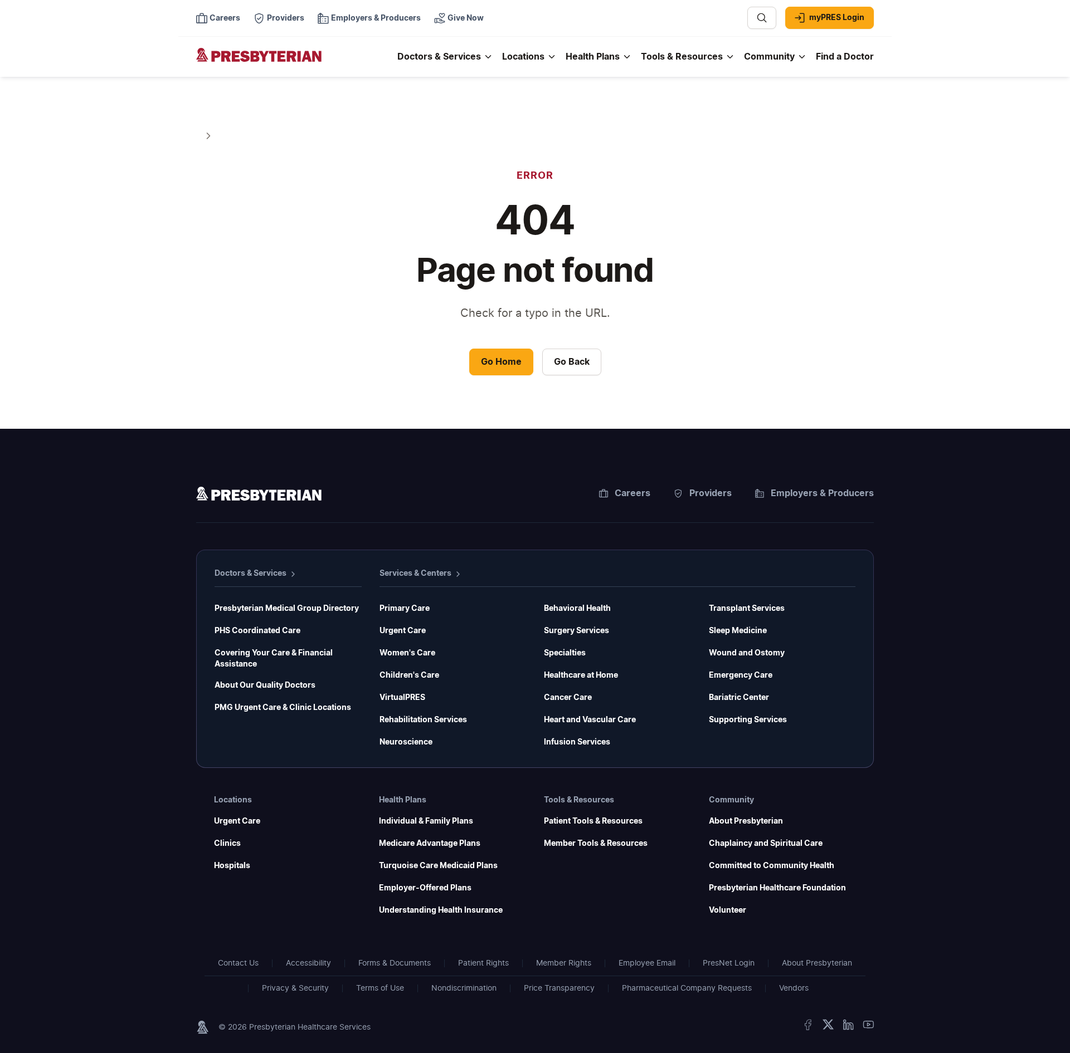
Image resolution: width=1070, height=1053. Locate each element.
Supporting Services (748, 720)
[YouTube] (868, 1027)
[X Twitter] (828, 1027)
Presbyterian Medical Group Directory (287, 609)
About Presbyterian (746, 821)
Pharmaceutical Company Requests (687, 988)
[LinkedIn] (848, 1027)
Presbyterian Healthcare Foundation (777, 888)
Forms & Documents (394, 963)
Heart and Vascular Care (590, 720)
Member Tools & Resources (596, 844)
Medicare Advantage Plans (429, 844)
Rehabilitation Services (423, 720)
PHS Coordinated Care (257, 631)
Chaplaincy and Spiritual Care (766, 844)
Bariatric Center (739, 698)
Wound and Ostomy (747, 653)
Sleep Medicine (738, 631)
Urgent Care (403, 631)
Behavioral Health (577, 609)
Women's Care (407, 653)
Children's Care (409, 675)
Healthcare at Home (581, 675)
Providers (710, 493)
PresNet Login (729, 963)
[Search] (761, 18)
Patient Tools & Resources (593, 821)
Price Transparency (559, 988)
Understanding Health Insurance (441, 910)
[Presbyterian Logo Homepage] (292, 62)
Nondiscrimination (464, 988)
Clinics (227, 844)
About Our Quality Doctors (265, 685)
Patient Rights (483, 963)
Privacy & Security (295, 988)
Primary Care (405, 609)
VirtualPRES (402, 698)
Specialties (565, 653)
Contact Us (238, 963)
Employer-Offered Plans (425, 888)
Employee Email (647, 963)
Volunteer (727, 910)
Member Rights (563, 963)
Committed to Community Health (771, 866)
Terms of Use (380, 988)
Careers (632, 493)
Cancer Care (568, 698)
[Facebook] (808, 1027)
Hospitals (232, 866)
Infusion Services (577, 742)
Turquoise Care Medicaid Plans (438, 866)
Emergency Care (740, 675)
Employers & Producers (822, 493)
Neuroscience (406, 742)
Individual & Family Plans (426, 821)
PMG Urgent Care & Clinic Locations (283, 708)
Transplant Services (747, 609)
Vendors (794, 988)
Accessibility (308, 963)
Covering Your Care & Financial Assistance (274, 658)
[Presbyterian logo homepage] (259, 496)
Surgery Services (576, 631)
